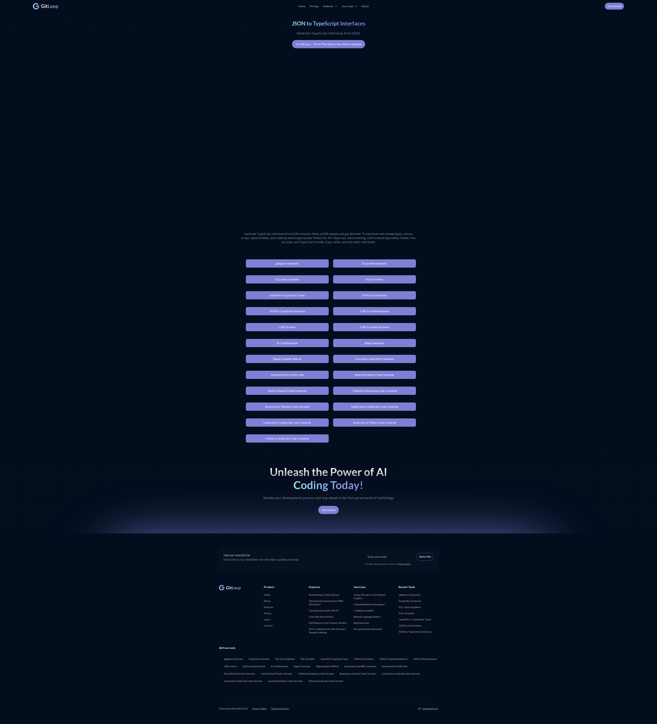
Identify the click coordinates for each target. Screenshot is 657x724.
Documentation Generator (368, 629)
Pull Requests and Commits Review (328, 622)
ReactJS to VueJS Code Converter (374, 374)
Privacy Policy (404, 564)
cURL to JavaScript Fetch (374, 327)
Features (268, 607)
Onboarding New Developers (369, 604)
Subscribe (425, 556)
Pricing (314, 6)
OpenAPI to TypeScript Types (287, 295)
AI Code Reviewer (287, 343)
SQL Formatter (374, 279)
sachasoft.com (430, 708)
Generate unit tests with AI (324, 610)
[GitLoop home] (45, 6)
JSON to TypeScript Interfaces (287, 311)
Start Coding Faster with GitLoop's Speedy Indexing (327, 631)
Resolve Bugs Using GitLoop (324, 594)
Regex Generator (375, 343)
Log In (267, 619)
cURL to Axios (287, 327)
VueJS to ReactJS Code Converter (287, 390)
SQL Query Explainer (287, 279)
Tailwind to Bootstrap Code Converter (374, 390)
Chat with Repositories (321, 616)
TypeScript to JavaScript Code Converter (374, 406)
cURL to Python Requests (374, 311)
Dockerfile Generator (374, 263)
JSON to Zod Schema (374, 295)
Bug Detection (361, 622)
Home (301, 6)
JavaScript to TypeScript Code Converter (287, 422)
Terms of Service (280, 708)
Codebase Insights (364, 610)
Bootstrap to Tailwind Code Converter (287, 406)
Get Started (614, 6)
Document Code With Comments (374, 358)
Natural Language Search (367, 616)
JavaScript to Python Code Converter (374, 422)
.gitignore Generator (287, 263)
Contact (268, 625)
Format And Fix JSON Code (287, 374)
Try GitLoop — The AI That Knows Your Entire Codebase (328, 44)
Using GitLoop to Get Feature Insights (370, 596)
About (365, 6)
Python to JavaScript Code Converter (287, 438)
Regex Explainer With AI (287, 358)
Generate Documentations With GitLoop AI (326, 602)
